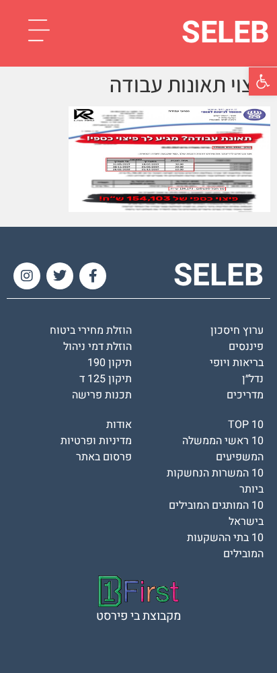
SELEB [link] (226, 33)
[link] (263, 81)
